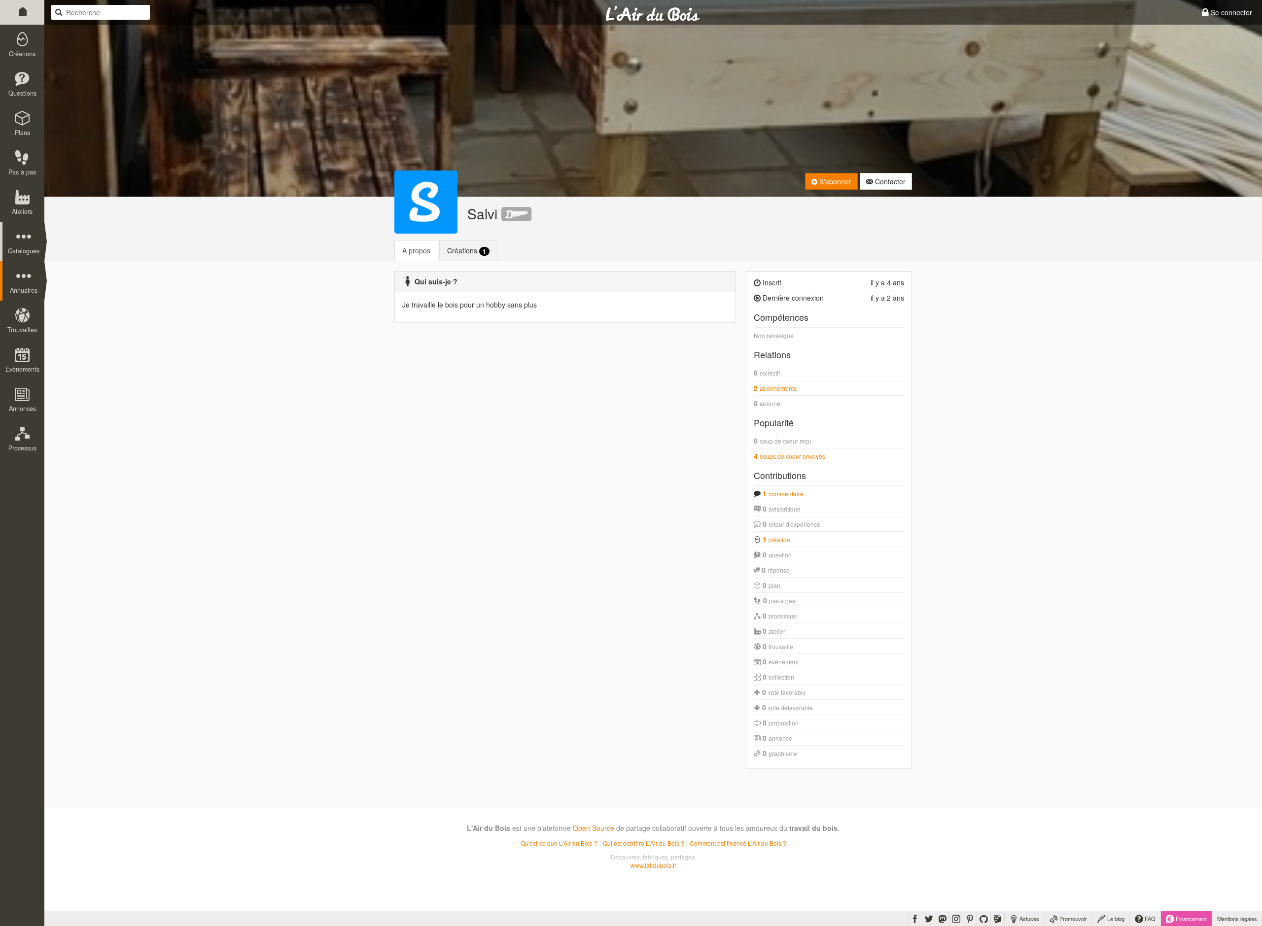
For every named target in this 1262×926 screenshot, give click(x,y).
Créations (466, 250)
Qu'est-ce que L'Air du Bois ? (559, 843)
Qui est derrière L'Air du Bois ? (643, 843)
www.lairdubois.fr (653, 865)
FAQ (1149, 919)
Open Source (593, 828)
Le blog (1115, 919)
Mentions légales (1237, 919)
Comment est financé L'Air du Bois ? (738, 843)
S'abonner (834, 181)
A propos (416, 250)
